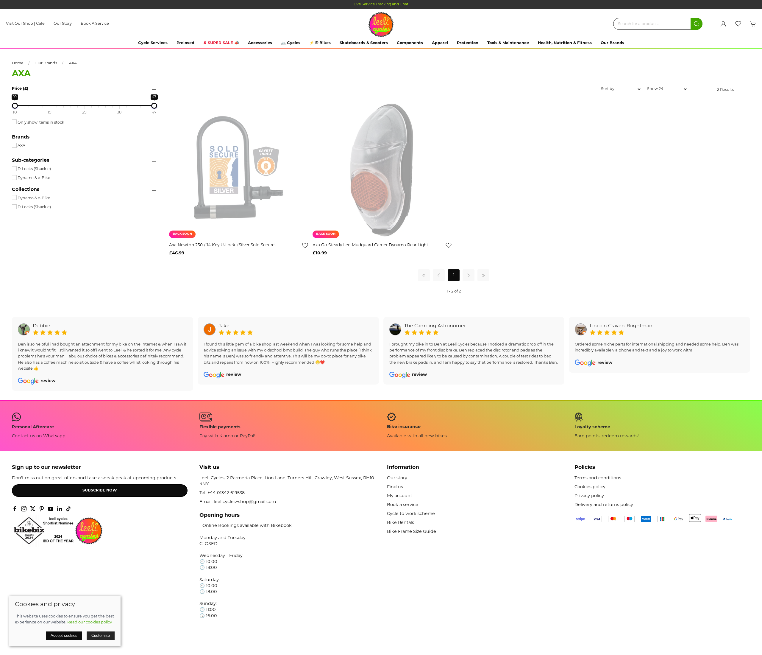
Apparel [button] (440, 43)
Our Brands (612, 43)
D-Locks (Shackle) (34, 169)
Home (18, 63)
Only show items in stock (40, 123)
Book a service (95, 24)
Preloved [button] (185, 43)
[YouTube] (51, 509)
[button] (738, 23)
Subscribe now (99, 490)
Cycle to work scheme (411, 514)
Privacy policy (589, 496)
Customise (100, 635)
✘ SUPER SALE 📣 (221, 43)
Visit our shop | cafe (25, 24)
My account (399, 496)
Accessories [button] (260, 43)
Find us (395, 487)
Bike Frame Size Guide (411, 532)
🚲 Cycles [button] (290, 43)
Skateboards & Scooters (364, 43)
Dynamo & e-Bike (33, 178)
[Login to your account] (723, 23)
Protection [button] (467, 43)
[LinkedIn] (60, 509)
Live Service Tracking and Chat (381, 4)
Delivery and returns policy (603, 505)
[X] (33, 509)
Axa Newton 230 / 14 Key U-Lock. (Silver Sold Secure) (222, 245)
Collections (25, 189)
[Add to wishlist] (305, 245)
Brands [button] (20, 137)
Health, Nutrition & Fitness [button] (565, 43)
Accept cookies (64, 635)
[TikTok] (68, 509)
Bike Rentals (400, 523)
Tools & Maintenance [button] (508, 43)
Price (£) (20, 89)
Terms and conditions (597, 478)
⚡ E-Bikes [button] (320, 43)
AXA (73, 63)
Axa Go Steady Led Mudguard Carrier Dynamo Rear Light (370, 245)
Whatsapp (54, 436)
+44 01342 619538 (226, 493)
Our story (63, 24)
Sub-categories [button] (30, 160)
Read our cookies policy (89, 622)
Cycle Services (153, 43)
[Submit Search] (696, 24)
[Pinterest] (42, 509)
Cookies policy (589, 487)
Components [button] (410, 43)
